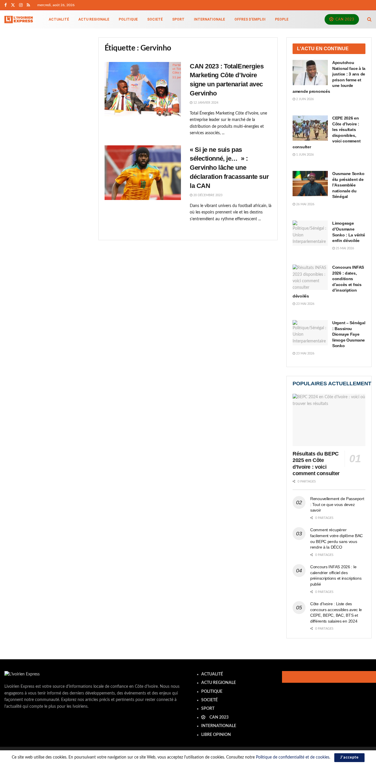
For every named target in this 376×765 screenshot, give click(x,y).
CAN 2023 (344, 19)
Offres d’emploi (250, 19)
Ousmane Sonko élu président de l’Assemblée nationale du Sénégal (348, 185)
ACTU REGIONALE (93, 19)
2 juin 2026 (304, 99)
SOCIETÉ (155, 19)
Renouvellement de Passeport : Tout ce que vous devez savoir (337, 504)
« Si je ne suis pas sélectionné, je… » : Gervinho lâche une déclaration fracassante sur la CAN (229, 167)
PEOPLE (281, 19)
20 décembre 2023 (207, 195)
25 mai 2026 (344, 248)
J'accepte (349, 757)
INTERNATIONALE (209, 19)
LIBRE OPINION (216, 735)
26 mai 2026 (304, 204)
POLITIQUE (128, 19)
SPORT (178, 19)
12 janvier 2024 (205, 102)
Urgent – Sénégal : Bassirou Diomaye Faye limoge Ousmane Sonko (348, 334)
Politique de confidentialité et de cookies (292, 757)
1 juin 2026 (304, 154)
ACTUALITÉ (59, 19)
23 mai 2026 (304, 303)
